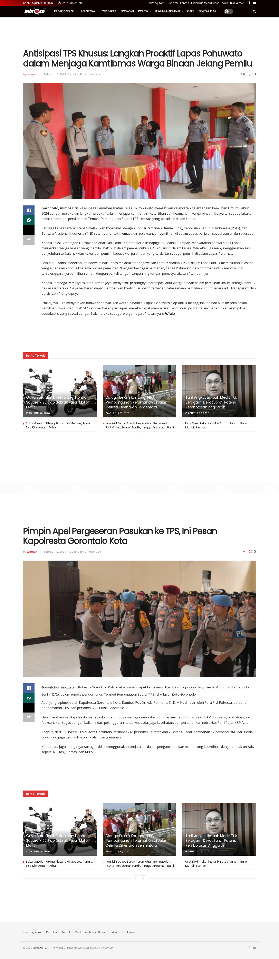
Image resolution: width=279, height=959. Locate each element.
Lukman (32, 74)
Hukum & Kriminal (167, 11)
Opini (190, 11)
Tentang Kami (156, 3)
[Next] (143, 440)
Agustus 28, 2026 (39, 413)
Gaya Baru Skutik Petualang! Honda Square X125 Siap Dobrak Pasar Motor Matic (57, 402)
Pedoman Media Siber (205, 3)
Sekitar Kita (207, 11)
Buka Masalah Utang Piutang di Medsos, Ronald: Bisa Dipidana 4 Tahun (59, 425)
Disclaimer (236, 3)
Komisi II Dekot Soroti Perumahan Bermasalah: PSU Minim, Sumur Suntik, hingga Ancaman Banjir (140, 425)
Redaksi (173, 3)
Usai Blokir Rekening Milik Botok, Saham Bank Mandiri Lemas (216, 425)
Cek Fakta (109, 11)
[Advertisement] (139, 32)
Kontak (184, 3)
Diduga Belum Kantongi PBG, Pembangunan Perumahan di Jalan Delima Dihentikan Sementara (136, 402)
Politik (143, 11)
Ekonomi (127, 11)
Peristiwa (88, 11)
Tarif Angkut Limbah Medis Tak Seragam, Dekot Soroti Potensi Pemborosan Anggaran (211, 402)
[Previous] (136, 440)
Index (224, 3)
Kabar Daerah (64, 11)
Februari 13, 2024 (55, 74)
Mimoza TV (39, 948)
